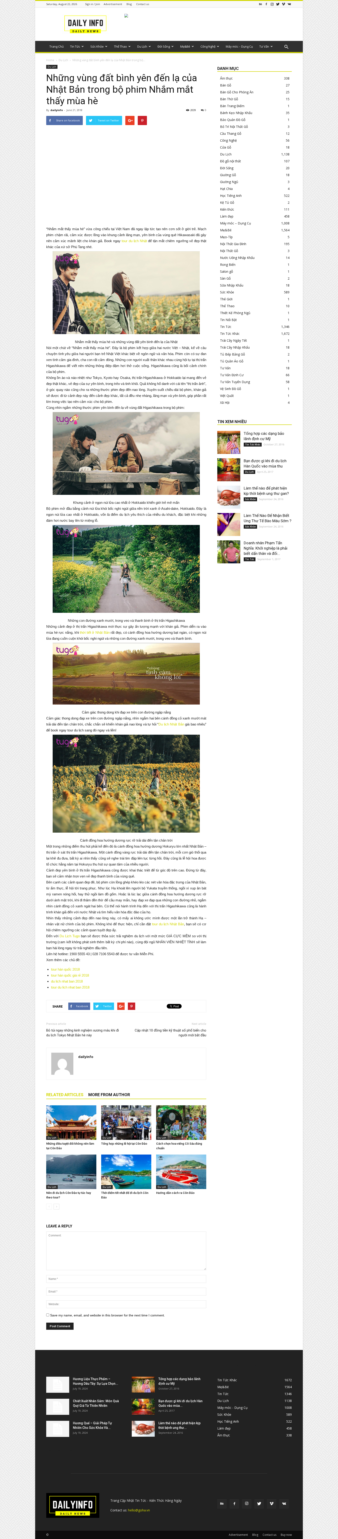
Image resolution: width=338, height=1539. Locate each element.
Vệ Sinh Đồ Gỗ (230, 389)
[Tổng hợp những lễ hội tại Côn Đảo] (126, 1122)
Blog (129, 4)
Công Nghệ (208, 46)
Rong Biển (227, 264)
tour (155, 924)
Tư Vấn (264, 46)
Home (50, 60)
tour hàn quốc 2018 (65, 969)
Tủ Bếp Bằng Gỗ (232, 354)
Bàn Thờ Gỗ (229, 99)
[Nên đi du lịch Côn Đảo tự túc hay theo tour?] (71, 1172)
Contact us (142, 4)
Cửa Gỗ (225, 147)
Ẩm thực (226, 78)
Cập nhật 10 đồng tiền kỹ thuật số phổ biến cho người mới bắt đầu (170, 1032)
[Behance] (260, 4)
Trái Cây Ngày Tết (233, 340)
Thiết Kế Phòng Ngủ (235, 313)
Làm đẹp (226, 216)
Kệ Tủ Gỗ (227, 202)
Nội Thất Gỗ (229, 251)
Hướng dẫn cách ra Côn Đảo (175, 1193)
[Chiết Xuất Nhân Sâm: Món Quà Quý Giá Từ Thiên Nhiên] (57, 1407)
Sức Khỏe (97, 46)
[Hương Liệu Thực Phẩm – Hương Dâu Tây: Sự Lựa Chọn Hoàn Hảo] (57, 1385)
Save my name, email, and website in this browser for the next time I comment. (107, 1315)
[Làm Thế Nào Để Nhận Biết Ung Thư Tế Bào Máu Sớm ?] (228, 524)
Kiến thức (227, 209)
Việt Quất (227, 395)
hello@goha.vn (139, 1510)
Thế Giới (226, 299)
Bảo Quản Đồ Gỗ (232, 120)
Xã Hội (224, 402)
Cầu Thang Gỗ (230, 133)
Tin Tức (75, 46)
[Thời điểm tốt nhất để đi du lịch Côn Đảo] (126, 1172)
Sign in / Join (92, 4)
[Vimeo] (283, 4)
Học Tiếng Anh (231, 195)
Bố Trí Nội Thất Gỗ (234, 126)
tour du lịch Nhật (134, 241)
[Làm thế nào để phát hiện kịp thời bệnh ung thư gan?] (228, 497)
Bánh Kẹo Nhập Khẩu (236, 113)
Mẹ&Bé (185, 46)
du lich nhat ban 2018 (67, 981)
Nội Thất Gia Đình (233, 244)
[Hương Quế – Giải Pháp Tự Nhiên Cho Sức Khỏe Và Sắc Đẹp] (57, 1429)
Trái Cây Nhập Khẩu (235, 347)
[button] (286, 47)
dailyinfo (56, 110)
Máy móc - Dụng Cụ (232, 1407)
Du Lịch (142, 46)
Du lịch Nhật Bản (171, 724)
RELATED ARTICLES (64, 1094)
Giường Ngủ (229, 182)
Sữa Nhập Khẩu (231, 285)
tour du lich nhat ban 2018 (70, 987)
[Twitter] (277, 4)
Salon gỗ (226, 271)
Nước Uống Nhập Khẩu (237, 257)
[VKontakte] (289, 4)
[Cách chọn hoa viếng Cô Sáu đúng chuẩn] (181, 1122)
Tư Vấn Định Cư (231, 375)
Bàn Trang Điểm (232, 106)
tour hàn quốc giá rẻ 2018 (70, 975)
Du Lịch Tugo (70, 936)
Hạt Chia (226, 188)
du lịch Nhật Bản (171, 924)
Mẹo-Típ (226, 237)
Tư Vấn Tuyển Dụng (235, 382)
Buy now (286, 1535)
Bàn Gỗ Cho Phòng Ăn (236, 92)
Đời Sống (164, 46)
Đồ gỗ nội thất (230, 161)
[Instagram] (272, 4)
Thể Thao (120, 46)
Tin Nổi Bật (228, 320)
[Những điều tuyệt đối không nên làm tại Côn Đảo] (71, 1122)
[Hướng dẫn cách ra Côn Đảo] (181, 1172)
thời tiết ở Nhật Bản (95, 632)
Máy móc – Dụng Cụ (239, 46)
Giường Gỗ (228, 175)
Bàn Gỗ (225, 85)
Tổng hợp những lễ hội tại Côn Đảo (124, 1143)
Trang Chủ (56, 46)
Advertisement (113, 4)
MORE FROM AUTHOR (109, 1094)
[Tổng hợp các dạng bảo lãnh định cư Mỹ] (228, 442)
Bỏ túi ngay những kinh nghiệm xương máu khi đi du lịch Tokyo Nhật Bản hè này (82, 1032)
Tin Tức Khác (230, 333)
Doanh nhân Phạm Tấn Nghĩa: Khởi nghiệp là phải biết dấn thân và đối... (265, 548)
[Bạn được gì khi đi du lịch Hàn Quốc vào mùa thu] (228, 469)
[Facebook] (266, 4)
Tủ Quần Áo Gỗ (231, 361)
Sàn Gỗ (225, 278)
